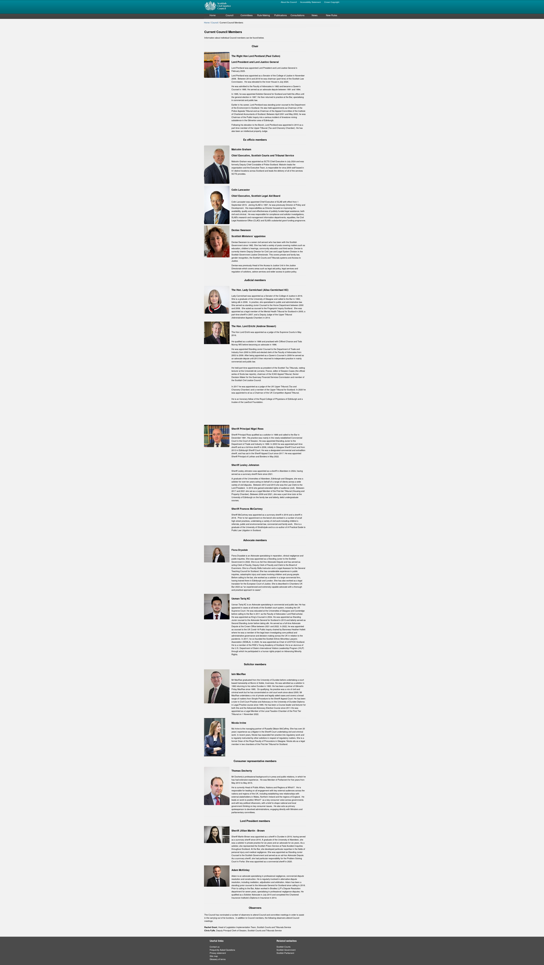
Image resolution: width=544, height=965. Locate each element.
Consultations (297, 15)
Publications (280, 15)
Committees (247, 15)
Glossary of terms (218, 959)
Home (213, 15)
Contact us (214, 946)
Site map (214, 956)
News (314, 15)
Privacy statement (218, 952)
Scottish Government (286, 949)
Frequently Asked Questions (222, 949)
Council (229, 15)
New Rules (331, 15)
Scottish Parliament (285, 952)
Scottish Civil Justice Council (217, 5)
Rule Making (263, 15)
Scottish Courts (283, 946)
